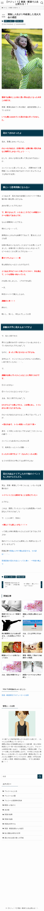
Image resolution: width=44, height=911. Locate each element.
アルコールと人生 (11, 791)
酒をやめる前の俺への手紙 (14, 838)
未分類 (7, 810)
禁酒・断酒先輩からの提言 (14, 828)
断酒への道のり (9, 21)
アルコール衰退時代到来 (13, 800)
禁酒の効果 (19, 21)
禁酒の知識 (8, 819)
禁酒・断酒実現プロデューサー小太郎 (15, 695)
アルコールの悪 (10, 796)
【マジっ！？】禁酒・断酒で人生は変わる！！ (22, 3)
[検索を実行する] (39, 776)
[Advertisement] (22, 876)
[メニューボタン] (2, 3)
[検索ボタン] (42, 3)
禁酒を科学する (10, 824)
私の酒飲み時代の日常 (12, 833)
